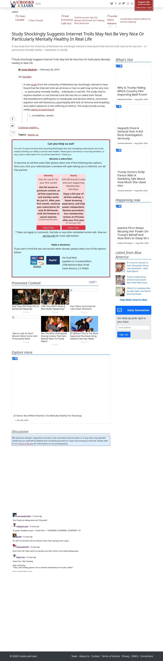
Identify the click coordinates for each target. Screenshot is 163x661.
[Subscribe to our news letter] (127, 3)
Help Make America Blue (133, 299)
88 (14, 358)
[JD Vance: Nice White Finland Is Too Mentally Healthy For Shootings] (61, 384)
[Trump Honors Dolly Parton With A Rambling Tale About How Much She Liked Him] (133, 158)
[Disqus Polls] (61, 478)
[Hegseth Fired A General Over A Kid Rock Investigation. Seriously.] (133, 115)
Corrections (146, 656)
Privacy (126, 656)
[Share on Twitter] (12, 125)
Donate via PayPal (53, 260)
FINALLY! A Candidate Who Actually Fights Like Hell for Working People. (139, 291)
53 (118, 206)
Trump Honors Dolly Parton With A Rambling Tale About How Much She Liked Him (131, 179)
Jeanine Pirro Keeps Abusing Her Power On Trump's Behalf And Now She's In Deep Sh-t (133, 233)
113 (12, 132)
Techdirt (26, 76)
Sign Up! (123, 334)
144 (118, 66)
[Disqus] (61, 542)
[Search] (132, 3)
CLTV (38, 3)
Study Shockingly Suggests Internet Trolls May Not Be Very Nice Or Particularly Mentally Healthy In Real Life (78, 36)
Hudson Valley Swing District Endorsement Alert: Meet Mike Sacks (137, 280)
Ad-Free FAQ (49, 235)
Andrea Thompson (125, 243)
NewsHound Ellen (124, 99)
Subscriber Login (144, 7)
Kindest (37, 266)
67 (118, 106)
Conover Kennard (124, 143)
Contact (95, 656)
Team (74, 656)
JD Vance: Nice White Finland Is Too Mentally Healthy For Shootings (48, 415)
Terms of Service (25, 443)
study (34, 84)
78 (118, 150)
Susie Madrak (29, 69)
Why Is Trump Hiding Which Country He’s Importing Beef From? (132, 91)
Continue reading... (28, 127)
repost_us (33, 134)
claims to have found (42, 109)
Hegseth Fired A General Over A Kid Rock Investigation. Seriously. (130, 133)
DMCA (134, 656)
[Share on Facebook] (12, 119)
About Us (84, 656)
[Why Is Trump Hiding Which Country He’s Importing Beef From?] (133, 74)
